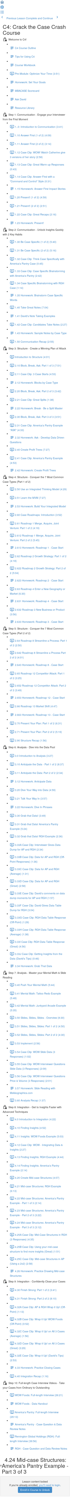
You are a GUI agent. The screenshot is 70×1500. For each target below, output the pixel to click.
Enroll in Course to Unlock (35, 1490)
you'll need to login (49, 1485)
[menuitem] (2, 8)
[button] (2, 3)
